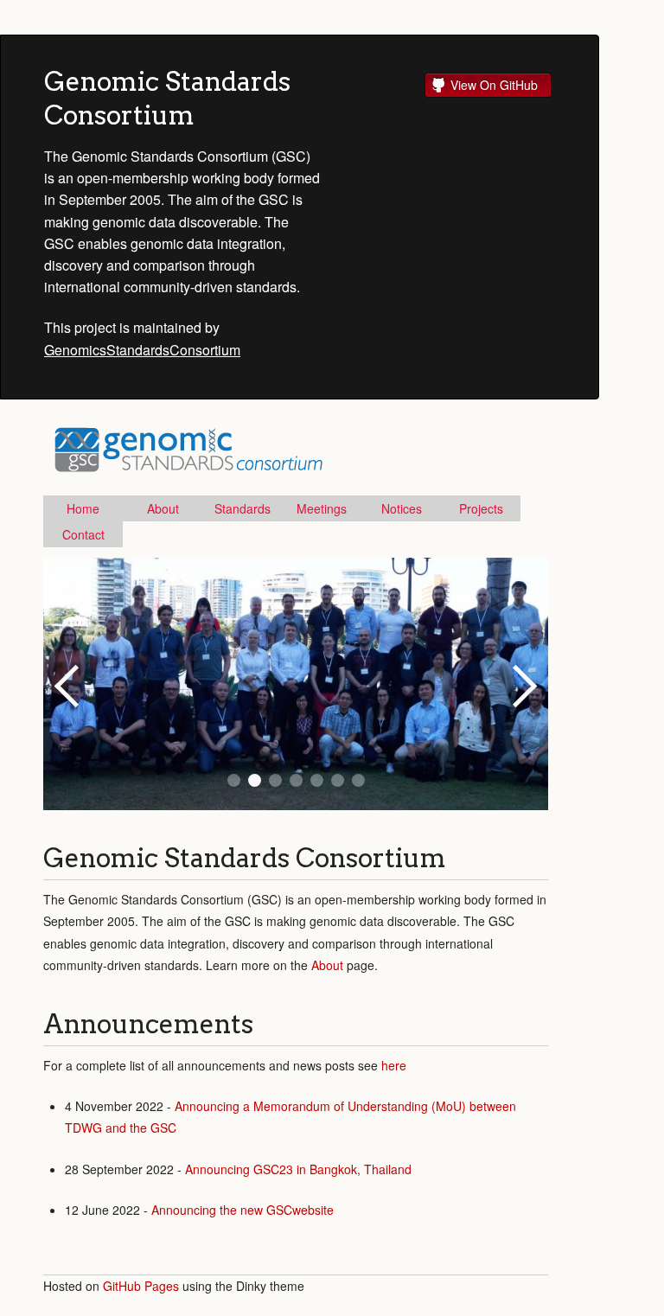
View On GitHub (494, 84)
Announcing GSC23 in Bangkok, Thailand (298, 1169)
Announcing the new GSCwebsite (242, 1209)
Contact (83, 534)
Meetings (322, 508)
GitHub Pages (141, 1285)
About (163, 508)
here (393, 1065)
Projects (481, 508)
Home (83, 508)
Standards (242, 508)
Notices (401, 508)
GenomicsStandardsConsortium (142, 350)
